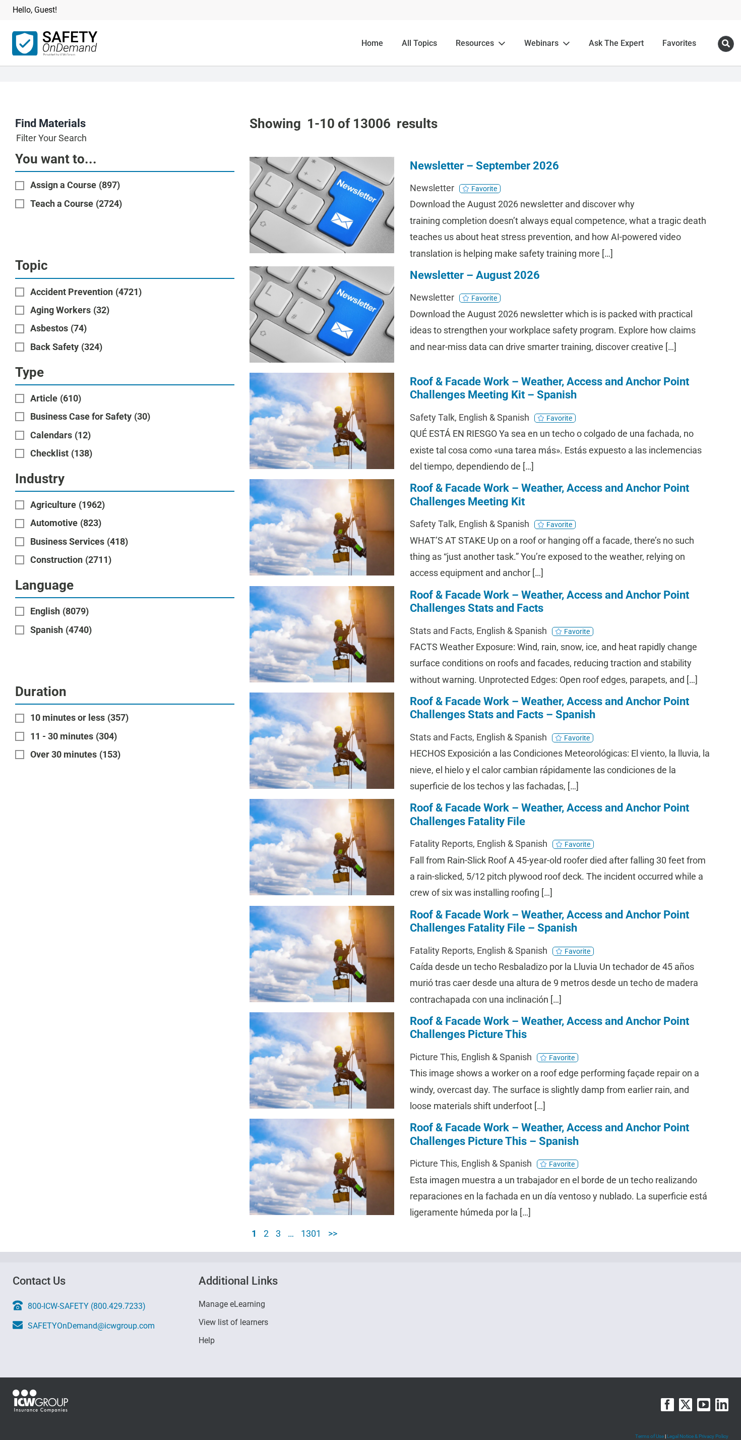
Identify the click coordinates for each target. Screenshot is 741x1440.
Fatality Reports (441, 843)
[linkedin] (721, 1404)
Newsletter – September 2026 (484, 165)
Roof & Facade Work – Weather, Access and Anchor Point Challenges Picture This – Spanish (549, 1134)
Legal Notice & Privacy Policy (697, 1436)
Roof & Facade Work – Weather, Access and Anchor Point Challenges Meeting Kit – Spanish (549, 388)
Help (207, 1341)
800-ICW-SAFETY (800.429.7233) (87, 1306)
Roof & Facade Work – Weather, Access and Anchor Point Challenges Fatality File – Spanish (549, 921)
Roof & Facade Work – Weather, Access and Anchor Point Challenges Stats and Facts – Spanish (549, 708)
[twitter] (685, 1404)
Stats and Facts (441, 630)
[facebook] (667, 1404)
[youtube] (703, 1404)
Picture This (433, 1057)
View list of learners (234, 1322)
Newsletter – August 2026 (475, 275)
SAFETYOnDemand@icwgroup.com (91, 1326)
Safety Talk (432, 417)
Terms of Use (649, 1436)
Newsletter (432, 188)
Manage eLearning (233, 1304)
